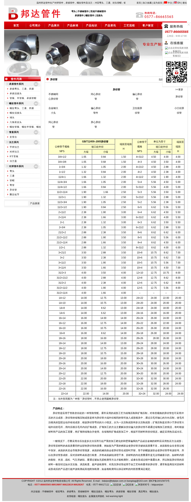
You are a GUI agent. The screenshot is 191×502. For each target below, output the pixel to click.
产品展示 (54, 25)
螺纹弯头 (109, 491)
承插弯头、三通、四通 (22, 89)
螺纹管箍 (131, 491)
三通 (12, 175)
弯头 (12, 171)
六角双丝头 (16, 122)
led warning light (114, 496)
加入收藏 (147, 2)
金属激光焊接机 (96, 496)
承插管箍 (120, 491)
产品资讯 (110, 25)
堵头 (12, 117)
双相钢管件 (83, 491)
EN (179, 2)
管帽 (12, 180)
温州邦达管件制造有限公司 (56, 481)
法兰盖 (13, 161)
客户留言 (148, 25)
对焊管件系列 (16, 166)
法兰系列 (14, 142)
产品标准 (72, 25)
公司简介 (35, 25)
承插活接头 (16, 93)
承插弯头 (71, 491)
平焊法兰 (14, 147)
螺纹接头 (154, 491)
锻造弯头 (60, 491)
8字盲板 (14, 156)
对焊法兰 (14, 151)
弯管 (12, 185)
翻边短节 (14, 194)
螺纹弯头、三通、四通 (22, 108)
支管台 (13, 137)
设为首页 (157, 2)
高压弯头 (142, 491)
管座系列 (14, 132)
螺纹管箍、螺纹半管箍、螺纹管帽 (28, 127)
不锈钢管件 (47, 491)
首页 (139, 2)
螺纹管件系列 (16, 103)
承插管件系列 (16, 84)
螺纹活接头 (16, 113)
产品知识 (91, 25)
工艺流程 (129, 25)
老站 (184, 2)
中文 (169, 2)
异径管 (13, 189)
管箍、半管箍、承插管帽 (23, 98)
